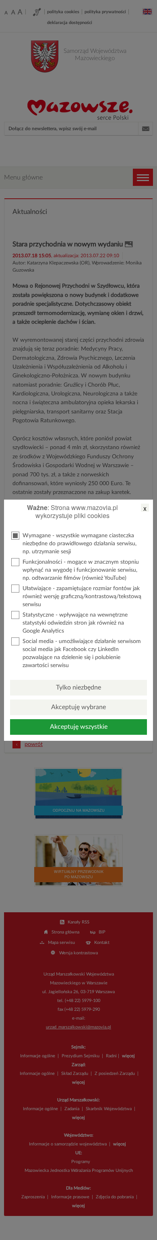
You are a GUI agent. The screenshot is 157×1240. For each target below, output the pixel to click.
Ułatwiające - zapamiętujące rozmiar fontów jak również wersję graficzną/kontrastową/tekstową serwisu (82, 596)
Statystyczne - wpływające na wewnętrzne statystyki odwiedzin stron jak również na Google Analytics (75, 623)
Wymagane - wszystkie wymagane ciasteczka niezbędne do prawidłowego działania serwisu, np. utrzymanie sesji (79, 543)
